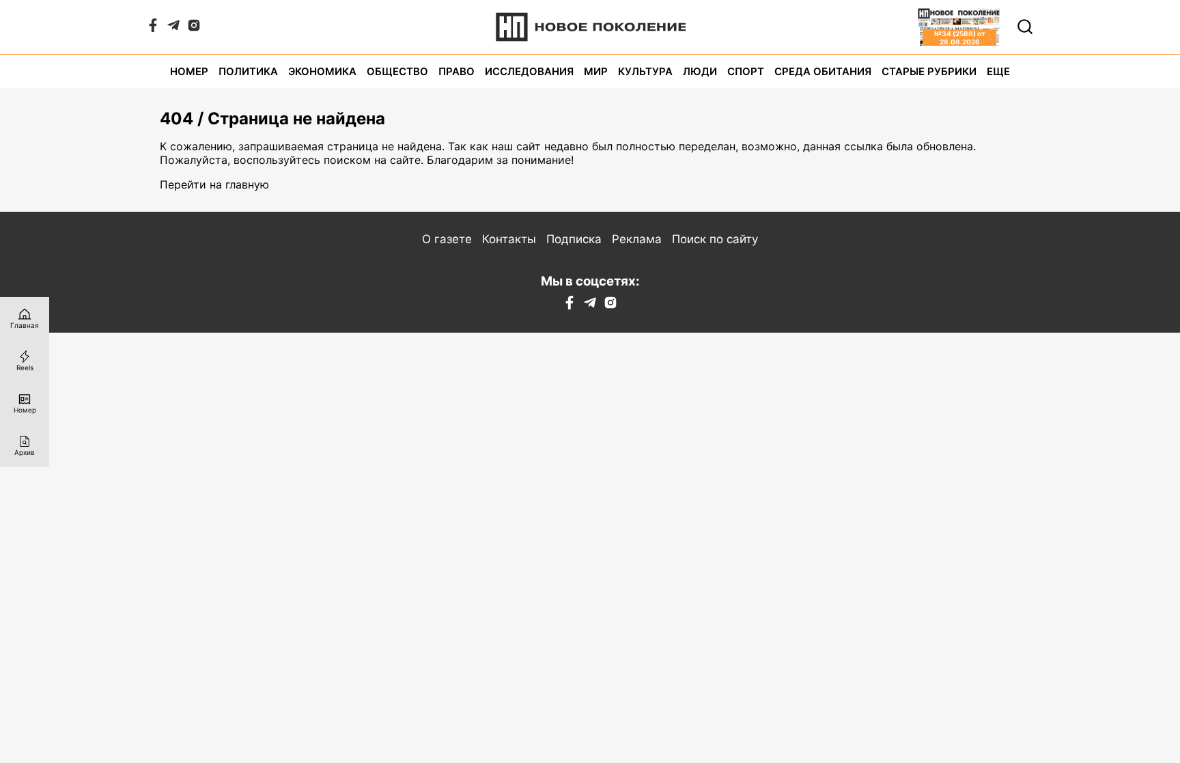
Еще (998, 71)
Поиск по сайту (715, 239)
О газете (447, 239)
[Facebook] (153, 28)
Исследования (529, 71)
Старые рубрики (929, 71)
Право (456, 71)
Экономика (322, 71)
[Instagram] (194, 28)
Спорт (745, 71)
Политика (248, 71)
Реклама (637, 239)
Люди (700, 71)
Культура (645, 71)
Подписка (574, 239)
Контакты (509, 239)
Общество (397, 71)
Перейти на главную (214, 184)
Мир (596, 71)
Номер (189, 71)
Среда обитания (822, 71)
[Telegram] (173, 28)
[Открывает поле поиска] (1025, 27)
